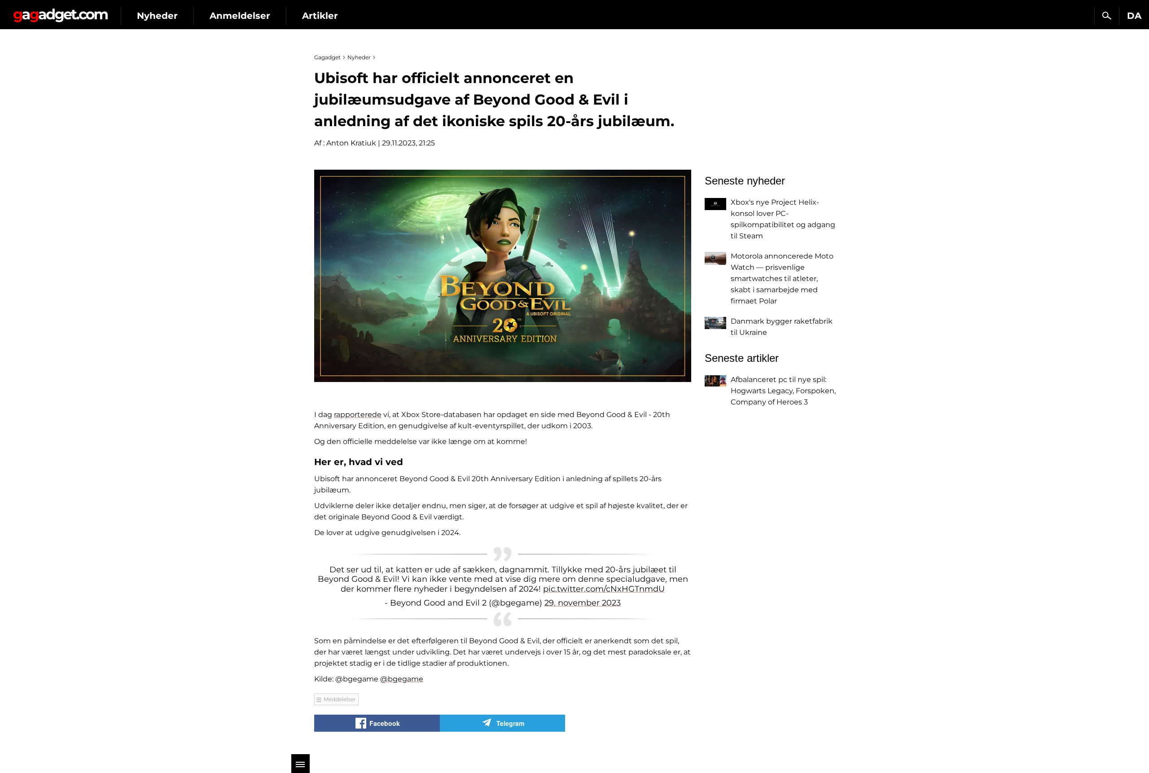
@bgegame (401, 679)
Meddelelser (340, 699)
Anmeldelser (240, 15)
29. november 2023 (582, 603)
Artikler (320, 15)
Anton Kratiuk (351, 143)
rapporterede (358, 414)
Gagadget (60, 12)
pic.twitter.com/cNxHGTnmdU (604, 589)
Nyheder (157, 15)
